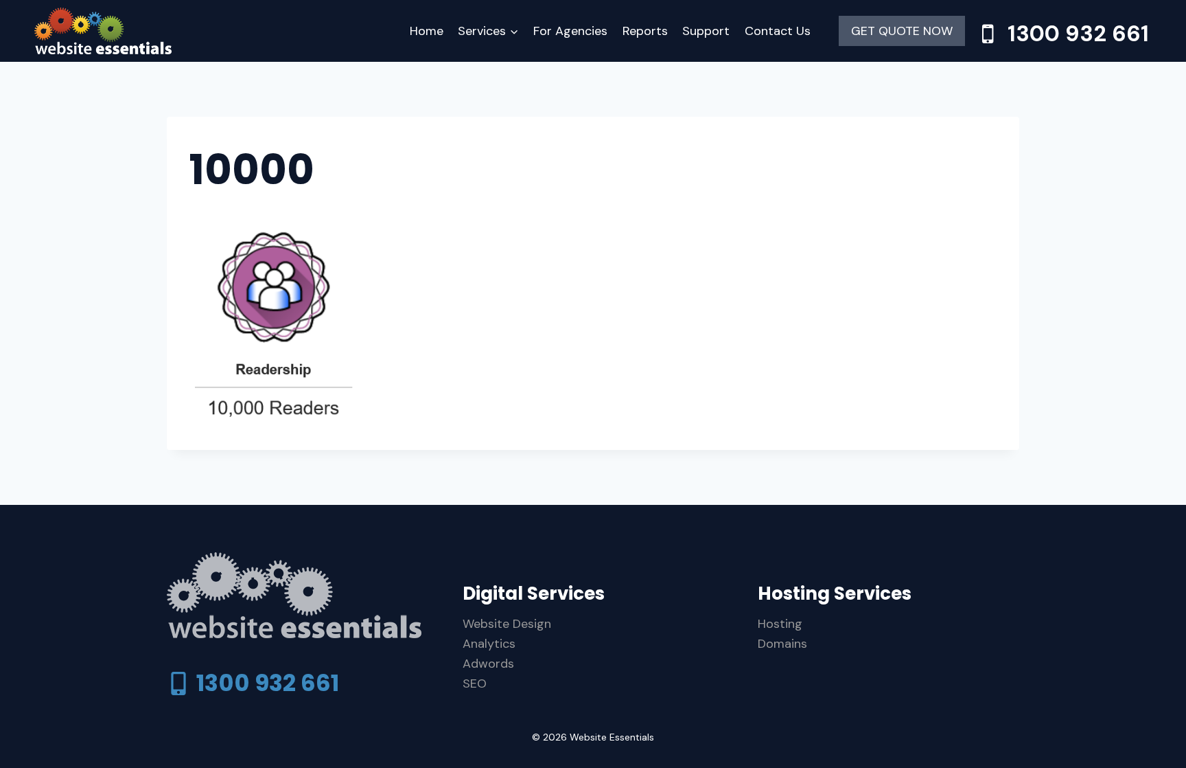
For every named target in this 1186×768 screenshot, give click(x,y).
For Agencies (570, 31)
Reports (645, 31)
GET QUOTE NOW (902, 31)
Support (706, 31)
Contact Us (778, 31)
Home (426, 31)
